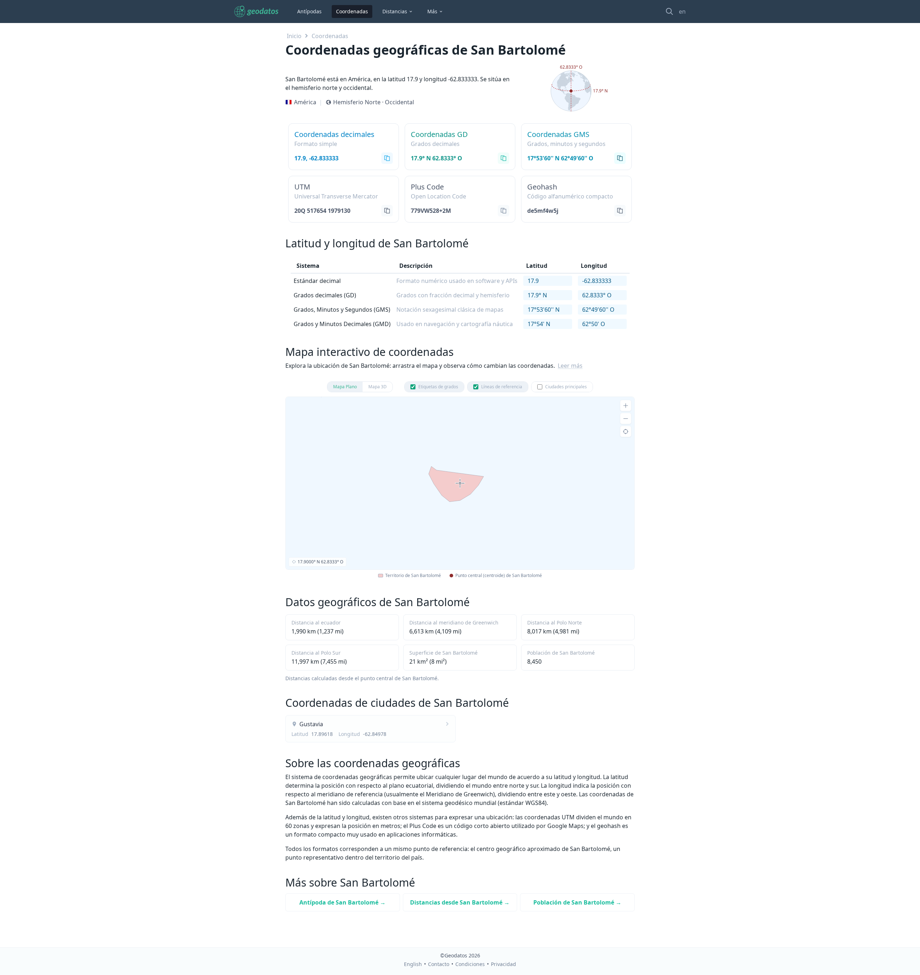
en (682, 11)
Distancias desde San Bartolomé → (460, 902)
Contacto (438, 964)
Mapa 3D (377, 387)
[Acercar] (625, 405)
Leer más (570, 366)
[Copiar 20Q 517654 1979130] (387, 210)
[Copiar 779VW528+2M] (503, 210)
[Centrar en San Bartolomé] (625, 431)
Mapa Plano (345, 387)
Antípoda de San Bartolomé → (342, 902)
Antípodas (309, 11)
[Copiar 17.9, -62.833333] (387, 158)
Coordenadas (352, 11)
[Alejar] (625, 418)
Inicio (294, 36)
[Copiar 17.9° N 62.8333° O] (503, 158)
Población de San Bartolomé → (577, 902)
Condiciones (470, 964)
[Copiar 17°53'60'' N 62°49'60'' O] (620, 158)
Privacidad (503, 964)
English (413, 964)
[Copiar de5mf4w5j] (620, 210)
